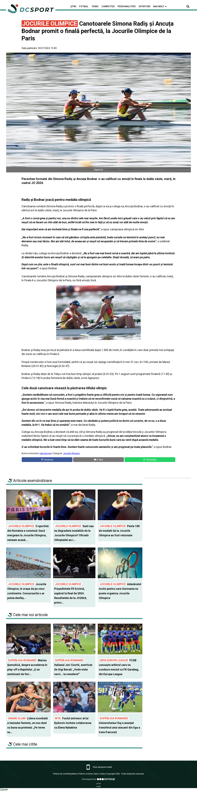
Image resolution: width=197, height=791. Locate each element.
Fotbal (83, 6)
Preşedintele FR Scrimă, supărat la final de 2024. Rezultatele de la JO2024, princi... (70, 593)
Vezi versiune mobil (102, 767)
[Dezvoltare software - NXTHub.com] (98, 780)
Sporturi (144, 6)
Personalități (127, 6)
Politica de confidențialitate (65, 774)
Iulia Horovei (45, 453)
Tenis (95, 6)
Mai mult (160, 6)
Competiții (108, 6)
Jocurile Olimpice (71, 453)
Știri (73, 6)
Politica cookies (85, 774)
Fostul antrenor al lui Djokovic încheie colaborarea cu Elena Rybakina (72, 723)
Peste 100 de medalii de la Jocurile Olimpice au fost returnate (119, 530)
